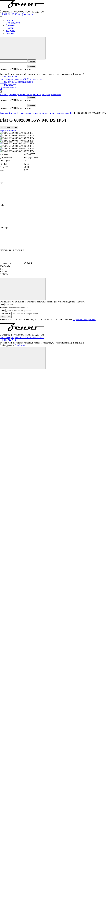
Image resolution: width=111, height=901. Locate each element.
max (42, 79)
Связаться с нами (9, 127)
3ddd (29, 79)
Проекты (10, 25)
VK (25, 79)
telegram (10, 79)
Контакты (10, 33)
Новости (10, 28)
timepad (36, 79)
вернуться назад (8, 130)
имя (2, 304)
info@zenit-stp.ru (25, 14)
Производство (13, 22)
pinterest (18, 79)
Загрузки (10, 30)
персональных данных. (84, 319)
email (2, 310)
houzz (3, 79)
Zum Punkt (19, 345)
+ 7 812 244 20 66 (8, 14)
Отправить (5, 317)
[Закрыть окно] (23, 289)
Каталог (10, 20)
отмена (31, 61)
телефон (4, 307)
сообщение (5, 313)
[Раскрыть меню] (1, 16)
